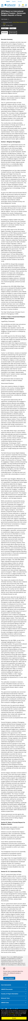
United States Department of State (15, 23)
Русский (20, 1)
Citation (4, 28)
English (8, 1)
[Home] (8, 5)
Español (14, 1)
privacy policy (12, 1013)
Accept (14, 1018)
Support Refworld (23, 6)
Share (12, 28)
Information (13, 32)
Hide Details (4, 19)
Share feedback (9, 978)
